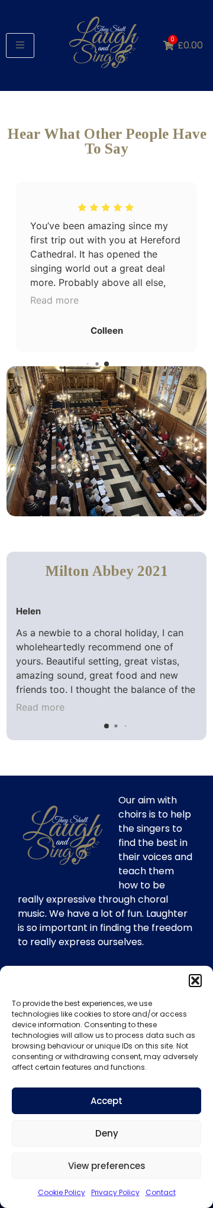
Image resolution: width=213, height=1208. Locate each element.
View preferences (107, 1166)
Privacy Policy (115, 1192)
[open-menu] (20, 45)
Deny (106, 1133)
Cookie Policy (61, 1192)
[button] (195, 980)
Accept (106, 1101)
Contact (161, 1192)
